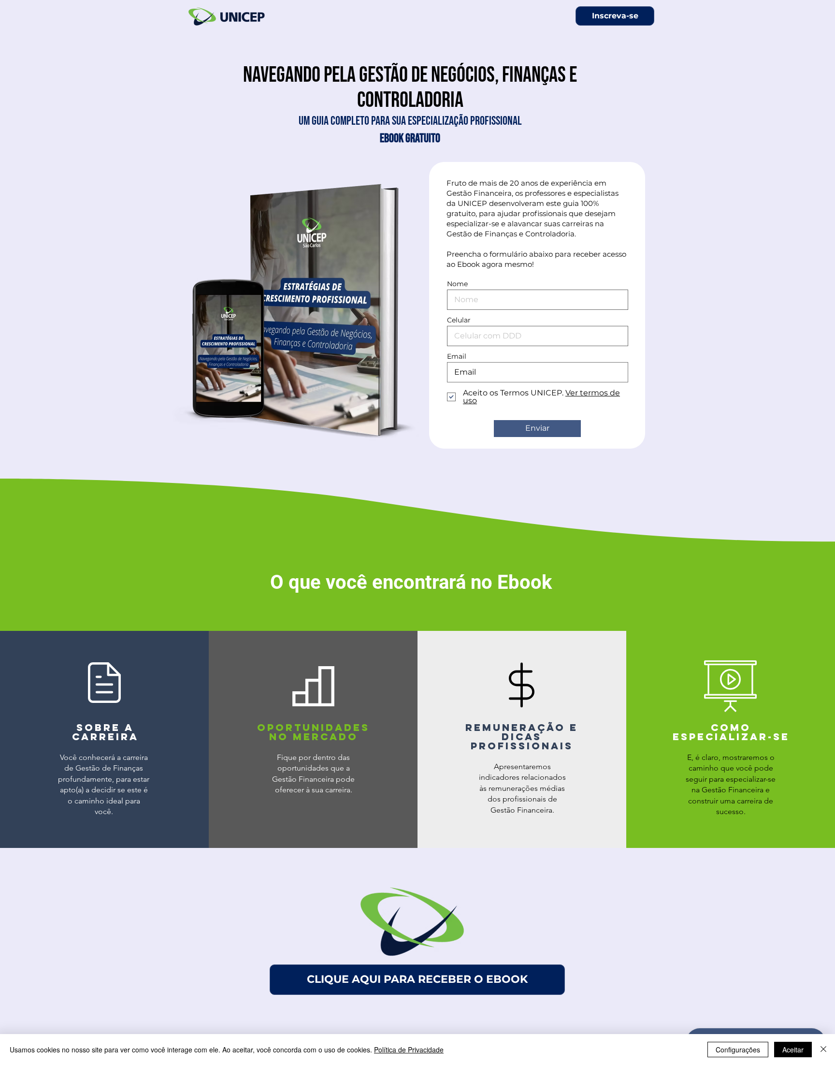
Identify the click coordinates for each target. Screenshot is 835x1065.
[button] (615, 16)
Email (456, 356)
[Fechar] (823, 1049)
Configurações (738, 1049)
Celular (459, 320)
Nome (457, 283)
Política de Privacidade (409, 1049)
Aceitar (793, 1049)
